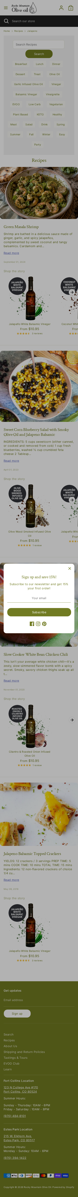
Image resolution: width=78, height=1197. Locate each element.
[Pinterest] (44, 624)
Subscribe (39, 612)
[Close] (70, 568)
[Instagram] (38, 624)
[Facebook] (32, 624)
